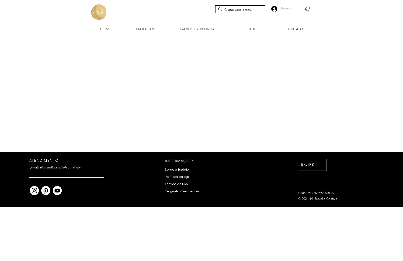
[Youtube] (57, 190)
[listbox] (312, 165)
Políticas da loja (177, 177)
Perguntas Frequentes (182, 191)
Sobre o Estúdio (177, 169)
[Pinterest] (45, 190)
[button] (307, 8)
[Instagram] (34, 190)
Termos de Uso (176, 184)
